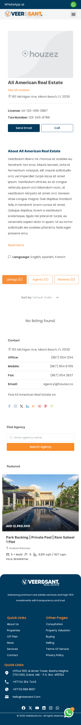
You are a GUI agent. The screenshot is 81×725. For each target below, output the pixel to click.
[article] (40, 520)
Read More (16, 245)
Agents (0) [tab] (41, 279)
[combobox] (46, 297)
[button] (73, 14)
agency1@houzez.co (58, 384)
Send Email (24, 128)
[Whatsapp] (57, 708)
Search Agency (40, 447)
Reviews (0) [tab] (66, 279)
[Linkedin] (44, 708)
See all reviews (19, 90)
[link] (40, 503)
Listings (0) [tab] (15, 279)
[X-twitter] (30, 708)
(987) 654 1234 (62, 357)
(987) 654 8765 (61, 366)
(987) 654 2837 (61, 375)
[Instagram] (51, 708)
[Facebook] (23, 708)
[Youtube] (37, 708)
